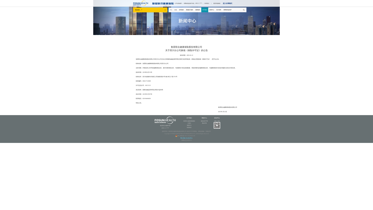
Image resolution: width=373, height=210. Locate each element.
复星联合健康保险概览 (189, 121)
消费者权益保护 (227, 9)
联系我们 (207, 3)
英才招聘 (218, 9)
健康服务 (197, 9)
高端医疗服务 (189, 9)
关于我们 (204, 9)
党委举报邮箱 (216, 3)
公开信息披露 (178, 3)
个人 (171, 9)
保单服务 (181, 9)
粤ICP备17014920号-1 (186, 138)
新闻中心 (211, 9)
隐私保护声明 (204, 121)
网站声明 (204, 123)
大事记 (189, 123)
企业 (175, 9)
